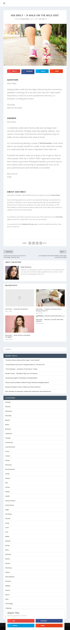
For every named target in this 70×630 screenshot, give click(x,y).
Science (7, 590)
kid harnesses (46, 143)
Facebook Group (27, 224)
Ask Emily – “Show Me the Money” (16, 309)
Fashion (7, 478)
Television (8, 608)
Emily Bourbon (25, 19)
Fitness (7, 487)
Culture (7, 456)
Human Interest (10, 501)
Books (7, 424)
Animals (7, 406)
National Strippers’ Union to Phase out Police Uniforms (22, 387)
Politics (7, 572)
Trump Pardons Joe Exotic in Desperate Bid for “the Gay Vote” (25, 364)
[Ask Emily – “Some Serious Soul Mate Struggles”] (19, 324)
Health (7, 496)
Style (6, 599)
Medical (7, 541)
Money (7, 545)
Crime (7, 451)
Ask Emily (42, 19)
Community (9, 442)
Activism (8, 402)
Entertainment (10, 469)
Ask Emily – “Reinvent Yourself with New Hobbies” (49, 320)
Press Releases (9, 577)
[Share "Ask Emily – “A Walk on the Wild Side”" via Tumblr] (37, 243)
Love (6, 532)
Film (6, 483)
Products (8, 581)
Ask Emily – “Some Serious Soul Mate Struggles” (17, 336)
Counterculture (10, 447)
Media (7, 536)
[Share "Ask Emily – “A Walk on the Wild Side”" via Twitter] (33, 243)
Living (7, 523)
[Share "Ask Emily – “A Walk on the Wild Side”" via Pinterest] (41, 243)
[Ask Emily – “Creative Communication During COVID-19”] (50, 297)
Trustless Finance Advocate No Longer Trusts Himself (22, 360)
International (9, 505)
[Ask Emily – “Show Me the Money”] (19, 297)
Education (8, 465)
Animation (8, 411)
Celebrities (8, 433)
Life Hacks (8, 514)
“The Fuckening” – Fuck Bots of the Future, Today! (21, 369)
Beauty (7, 420)
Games (7, 492)
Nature (7, 559)
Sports (7, 595)
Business (8, 429)
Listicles (7, 518)
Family (7, 474)
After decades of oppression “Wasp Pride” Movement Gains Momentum (28, 391)
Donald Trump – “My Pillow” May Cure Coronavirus (21, 373)
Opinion (7, 563)
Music (7, 550)
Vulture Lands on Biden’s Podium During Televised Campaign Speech (27, 382)
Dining (7, 460)
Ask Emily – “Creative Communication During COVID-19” (49, 310)
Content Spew (55, 195)
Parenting (8, 568)
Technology (9, 603)
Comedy (7, 438)
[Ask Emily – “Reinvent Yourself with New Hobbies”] (50, 316)
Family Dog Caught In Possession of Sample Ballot (21, 378)
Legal (7, 509)
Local (7, 527)
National (8, 554)
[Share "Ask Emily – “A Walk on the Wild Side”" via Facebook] (30, 243)
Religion (7, 586)
